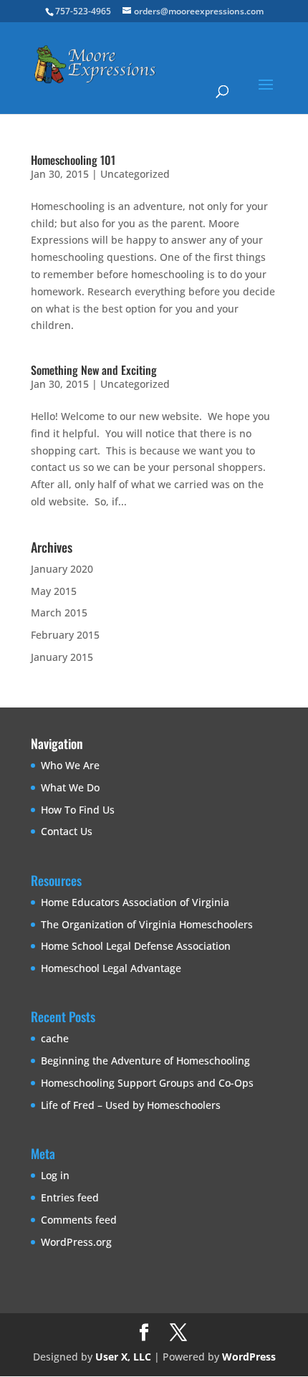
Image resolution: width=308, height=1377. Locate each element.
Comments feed (79, 1219)
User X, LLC (123, 1356)
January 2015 (62, 657)
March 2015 (59, 612)
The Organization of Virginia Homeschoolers (147, 924)
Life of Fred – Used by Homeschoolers (131, 1105)
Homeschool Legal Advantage (111, 968)
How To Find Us (78, 809)
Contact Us (66, 831)
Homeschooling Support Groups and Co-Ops (147, 1083)
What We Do (70, 787)
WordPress (249, 1356)
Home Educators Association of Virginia (135, 902)
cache (55, 1038)
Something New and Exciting (94, 369)
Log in (55, 1175)
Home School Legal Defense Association (136, 946)
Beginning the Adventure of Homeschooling (145, 1060)
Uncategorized (135, 174)
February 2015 (65, 635)
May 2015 (54, 591)
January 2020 (62, 569)
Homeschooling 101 (73, 159)
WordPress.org (76, 1242)
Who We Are (70, 765)
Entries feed (70, 1197)
